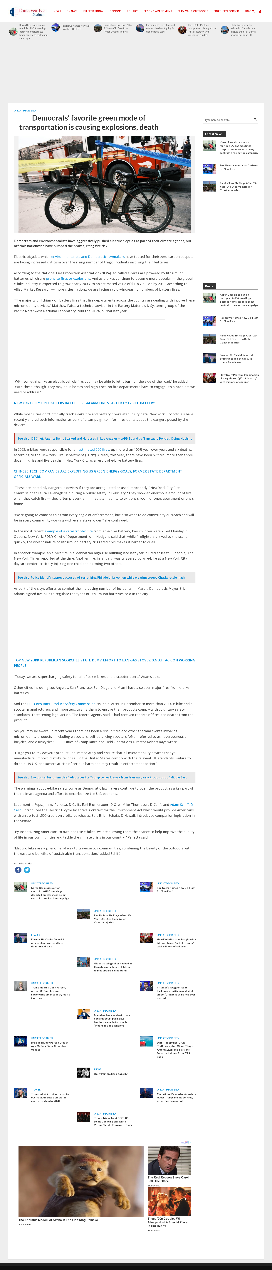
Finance (71, 11)
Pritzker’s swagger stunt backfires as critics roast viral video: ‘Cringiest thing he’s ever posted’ (176, 993)
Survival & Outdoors (193, 11)
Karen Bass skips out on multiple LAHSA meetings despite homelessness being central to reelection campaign (33, 31)
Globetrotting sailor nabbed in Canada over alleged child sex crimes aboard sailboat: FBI (243, 29)
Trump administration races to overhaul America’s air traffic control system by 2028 (50, 1097)
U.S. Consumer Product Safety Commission (61, 704)
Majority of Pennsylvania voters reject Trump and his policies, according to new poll (176, 1097)
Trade (248, 11)
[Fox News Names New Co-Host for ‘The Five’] (55, 27)
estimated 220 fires (93, 449)
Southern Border (226, 11)
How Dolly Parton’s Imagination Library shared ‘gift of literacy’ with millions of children (202, 29)
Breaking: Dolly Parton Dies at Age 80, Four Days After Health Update (50, 1046)
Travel (36, 1089)
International (93, 11)
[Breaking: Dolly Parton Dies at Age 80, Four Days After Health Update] (20, 1041)
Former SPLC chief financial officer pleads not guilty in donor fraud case (160, 28)
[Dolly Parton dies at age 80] (83, 1072)
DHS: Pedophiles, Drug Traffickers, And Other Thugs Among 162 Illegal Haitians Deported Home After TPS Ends (175, 1049)
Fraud (35, 935)
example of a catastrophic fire (69, 531)
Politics (132, 11)
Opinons (115, 11)
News (57, 11)
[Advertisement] (136, 73)
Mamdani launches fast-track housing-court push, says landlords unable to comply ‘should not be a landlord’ (112, 1020)
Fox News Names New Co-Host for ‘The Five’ (76, 27)
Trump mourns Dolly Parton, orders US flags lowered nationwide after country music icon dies (50, 993)
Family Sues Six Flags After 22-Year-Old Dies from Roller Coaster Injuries (118, 28)
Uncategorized (25, 110)
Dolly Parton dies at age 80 (110, 1073)
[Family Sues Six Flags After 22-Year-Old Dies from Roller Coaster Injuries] (98, 28)
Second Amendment (158, 11)
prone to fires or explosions (68, 278)
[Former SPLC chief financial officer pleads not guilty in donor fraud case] (140, 28)
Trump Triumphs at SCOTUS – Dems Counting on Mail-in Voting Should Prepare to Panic (113, 1121)
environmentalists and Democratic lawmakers (88, 256)
